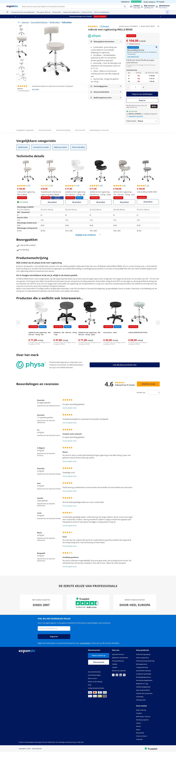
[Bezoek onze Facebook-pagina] (117, 675)
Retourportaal (98, 662)
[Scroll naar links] (15, 16)
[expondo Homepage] (19, 22)
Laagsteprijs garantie (136, 116)
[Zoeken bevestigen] (124, 6)
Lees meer (35, 89)
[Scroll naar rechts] (160, 16)
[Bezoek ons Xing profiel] (124, 675)
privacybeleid (85, 643)
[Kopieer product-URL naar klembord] (158, 26)
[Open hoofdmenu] (7, 12)
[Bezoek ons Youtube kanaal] (113, 675)
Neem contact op (98, 655)
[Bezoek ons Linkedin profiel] (120, 675)
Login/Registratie (133, 57)
